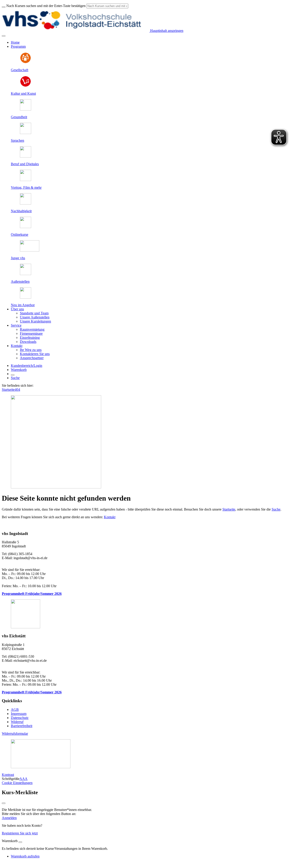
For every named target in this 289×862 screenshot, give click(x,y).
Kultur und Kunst (23, 93)
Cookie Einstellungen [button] (17, 783)
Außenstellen (20, 281)
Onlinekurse (19, 234)
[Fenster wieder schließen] (3, 803)
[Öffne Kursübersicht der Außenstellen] (25, 274)
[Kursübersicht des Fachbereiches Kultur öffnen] (25, 86)
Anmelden (9, 818)
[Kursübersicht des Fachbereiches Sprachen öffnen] (25, 133)
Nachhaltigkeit (21, 211)
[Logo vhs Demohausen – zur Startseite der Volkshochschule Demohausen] (75, 31)
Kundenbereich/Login (26, 365)
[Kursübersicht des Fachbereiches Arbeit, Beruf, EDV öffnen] (25, 156)
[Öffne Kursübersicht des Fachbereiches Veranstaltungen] (25, 180)
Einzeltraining (30, 337)
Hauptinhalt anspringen (166, 31)
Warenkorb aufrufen (25, 856)
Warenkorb (19, 370)
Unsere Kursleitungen (35, 321)
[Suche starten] (3, 7)
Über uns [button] (17, 309)
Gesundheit (19, 117)
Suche (15, 378)
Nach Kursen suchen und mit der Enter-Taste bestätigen (46, 6)
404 (17, 389)
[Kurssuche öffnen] (12, 375)
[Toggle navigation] (3, 36)
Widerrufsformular (15, 733)
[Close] (20, 842)
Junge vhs (18, 258)
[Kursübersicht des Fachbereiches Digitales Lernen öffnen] (25, 227)
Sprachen (17, 140)
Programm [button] (18, 46)
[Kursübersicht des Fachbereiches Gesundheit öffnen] (25, 109)
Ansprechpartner (32, 358)
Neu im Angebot (23, 305)
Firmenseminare (31, 333)
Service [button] (16, 325)
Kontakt (109, 517)
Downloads (28, 342)
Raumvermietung (32, 329)
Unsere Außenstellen (34, 317)
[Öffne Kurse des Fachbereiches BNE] (25, 203)
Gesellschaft (19, 70)
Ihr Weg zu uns (31, 350)
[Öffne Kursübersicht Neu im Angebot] (25, 297)
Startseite (8, 389)
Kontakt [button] (16, 346)
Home (15, 42)
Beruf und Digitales (25, 164)
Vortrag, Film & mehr (26, 187)
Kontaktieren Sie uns (35, 354)
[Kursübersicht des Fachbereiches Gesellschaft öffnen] (25, 62)
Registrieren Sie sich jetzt (20, 833)
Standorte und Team (34, 313)
